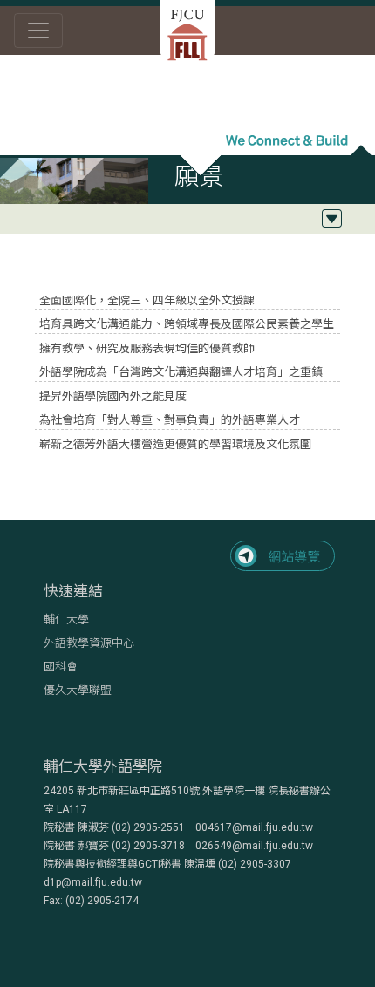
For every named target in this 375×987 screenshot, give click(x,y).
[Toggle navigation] (38, 30)
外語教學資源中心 (89, 643)
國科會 (61, 666)
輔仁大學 (66, 619)
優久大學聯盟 (78, 690)
